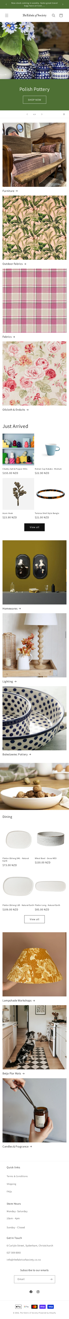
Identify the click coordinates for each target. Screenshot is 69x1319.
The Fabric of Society (29, 1313)
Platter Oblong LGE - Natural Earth (18, 905)
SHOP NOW (34, 99)
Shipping (11, 1183)
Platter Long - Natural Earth (47, 905)
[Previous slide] (27, 114)
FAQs (9, 1191)
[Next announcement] (62, 4)
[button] (6, 15)
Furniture (8, 191)
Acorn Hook (8, 513)
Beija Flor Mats (12, 1073)
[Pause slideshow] (65, 114)
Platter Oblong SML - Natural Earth (16, 859)
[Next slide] (42, 114)
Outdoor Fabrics (13, 264)
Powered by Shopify (47, 1313)
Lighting (8, 681)
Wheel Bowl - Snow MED (46, 858)
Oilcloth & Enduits (14, 409)
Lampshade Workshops (17, 1000)
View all (34, 527)
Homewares (10, 608)
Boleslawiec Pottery (15, 754)
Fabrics (7, 337)
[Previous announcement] (6, 4)
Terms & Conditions (17, 1176)
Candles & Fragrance (15, 1146)
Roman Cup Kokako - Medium (48, 469)
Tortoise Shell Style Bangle (47, 513)
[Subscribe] (51, 1279)
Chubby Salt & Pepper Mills (15, 469)
